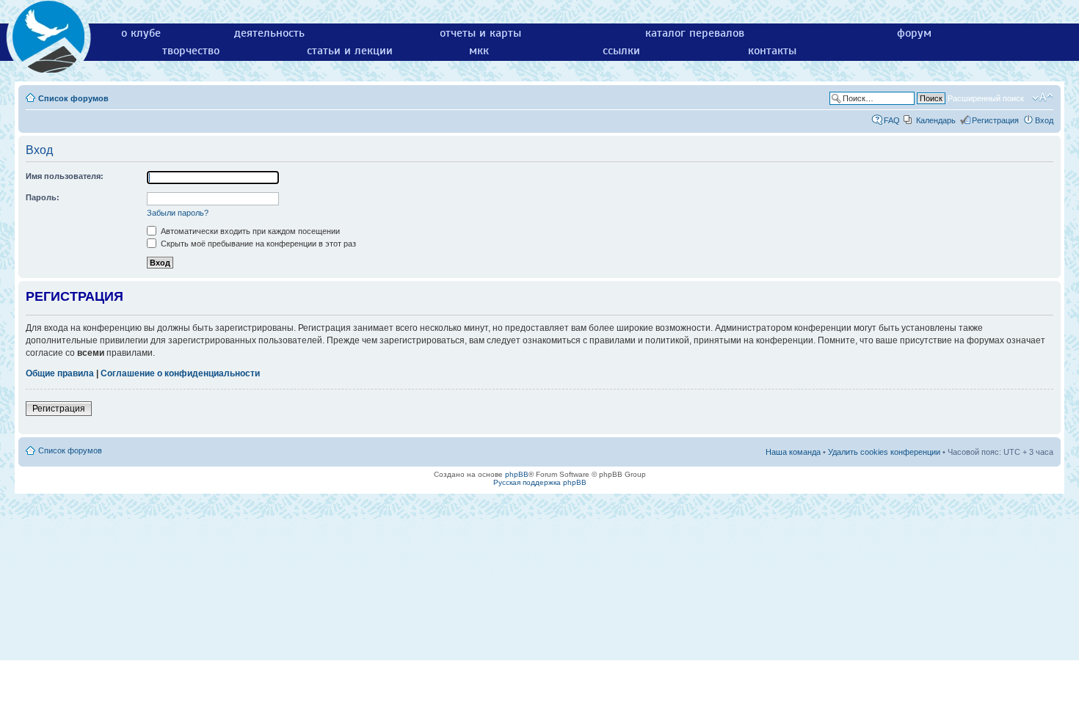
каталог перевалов (694, 33)
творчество (190, 50)
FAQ (892, 120)
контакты (772, 50)
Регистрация (995, 120)
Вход (1044, 120)
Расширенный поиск (986, 98)
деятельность (269, 33)
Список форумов (73, 98)
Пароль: (42, 197)
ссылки (621, 50)
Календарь (936, 120)
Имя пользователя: (64, 176)
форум (914, 33)
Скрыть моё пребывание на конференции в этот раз (257, 243)
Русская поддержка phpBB (539, 482)
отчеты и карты (480, 33)
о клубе (141, 33)
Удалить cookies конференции (884, 452)
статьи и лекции (350, 50)
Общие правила (60, 373)
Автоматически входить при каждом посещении (249, 231)
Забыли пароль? (177, 212)
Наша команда (793, 452)
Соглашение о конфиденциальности (180, 373)
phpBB (516, 474)
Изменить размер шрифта (1042, 97)
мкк (479, 50)
